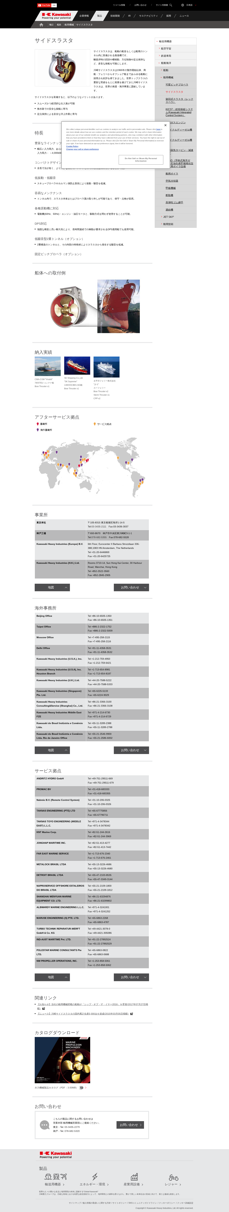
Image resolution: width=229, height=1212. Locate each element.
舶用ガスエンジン (176, 122)
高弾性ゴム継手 (174, 202)
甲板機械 (171, 188)
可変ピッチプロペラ (177, 84)
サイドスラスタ (174, 91)
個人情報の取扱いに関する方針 (97, 1203)
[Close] (165, 125)
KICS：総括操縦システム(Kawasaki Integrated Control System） (179, 112)
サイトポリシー (119, 1203)
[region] (115, 145)
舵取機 (169, 195)
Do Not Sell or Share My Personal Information (141, 159)
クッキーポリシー (167, 1203)
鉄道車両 (166, 55)
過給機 (169, 209)
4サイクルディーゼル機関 (179, 141)
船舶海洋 (61, 24)
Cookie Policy (72, 146)
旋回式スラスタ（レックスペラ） (179, 100)
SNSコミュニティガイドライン (142, 1203)
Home (41, 24)
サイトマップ (75, 1203)
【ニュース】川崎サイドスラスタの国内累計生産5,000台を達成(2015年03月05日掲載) (83, 1013)
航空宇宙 (166, 48)
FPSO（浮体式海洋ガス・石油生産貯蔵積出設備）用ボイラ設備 (179, 163)
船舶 (165, 70)
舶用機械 (69, 24)
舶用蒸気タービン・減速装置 (179, 152)
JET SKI (168, 216)
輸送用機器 (55, 24)
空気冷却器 (172, 180)
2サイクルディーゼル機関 (179, 131)
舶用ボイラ (172, 173)
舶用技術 (168, 224)
